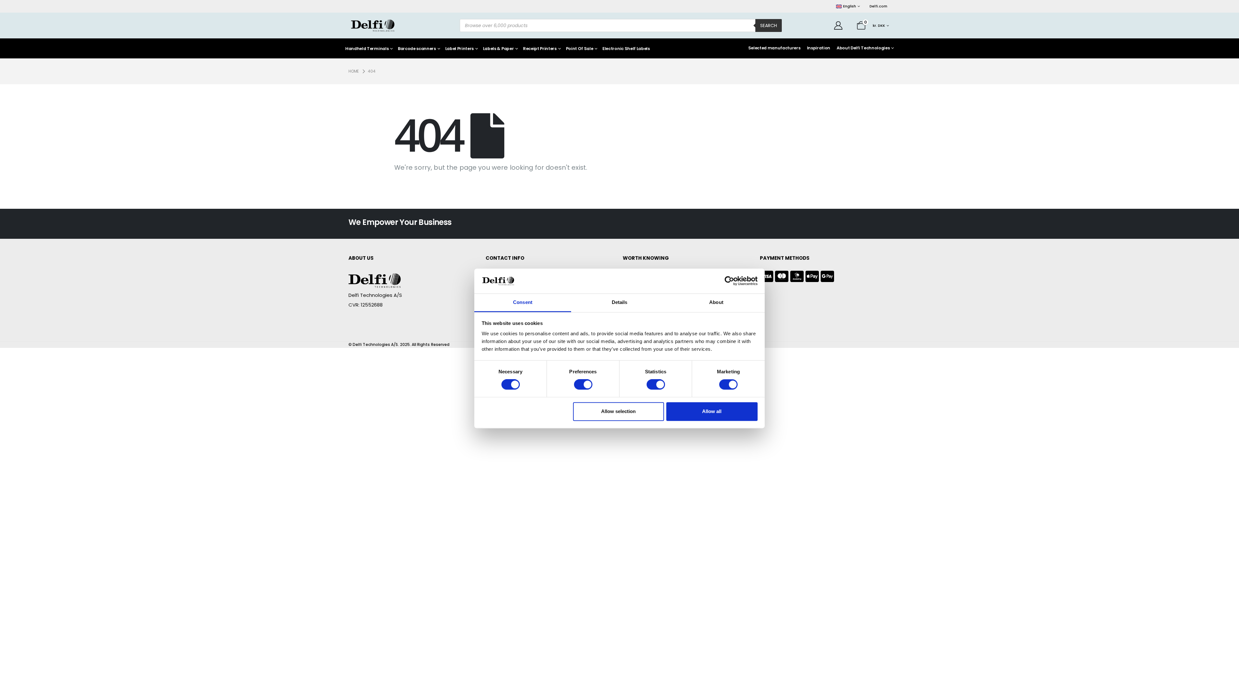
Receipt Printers (540, 49)
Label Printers (459, 49)
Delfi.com (878, 6)
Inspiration (818, 48)
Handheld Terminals (366, 49)
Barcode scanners (417, 49)
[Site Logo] (372, 25)
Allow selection (618, 411)
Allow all (711, 411)
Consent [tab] (522, 302)
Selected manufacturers (774, 48)
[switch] (583, 384)
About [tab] (716, 302)
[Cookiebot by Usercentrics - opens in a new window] (729, 281)
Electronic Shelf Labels (626, 49)
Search (768, 25)
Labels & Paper (498, 49)
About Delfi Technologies (863, 48)
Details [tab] (620, 302)
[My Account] (838, 25)
